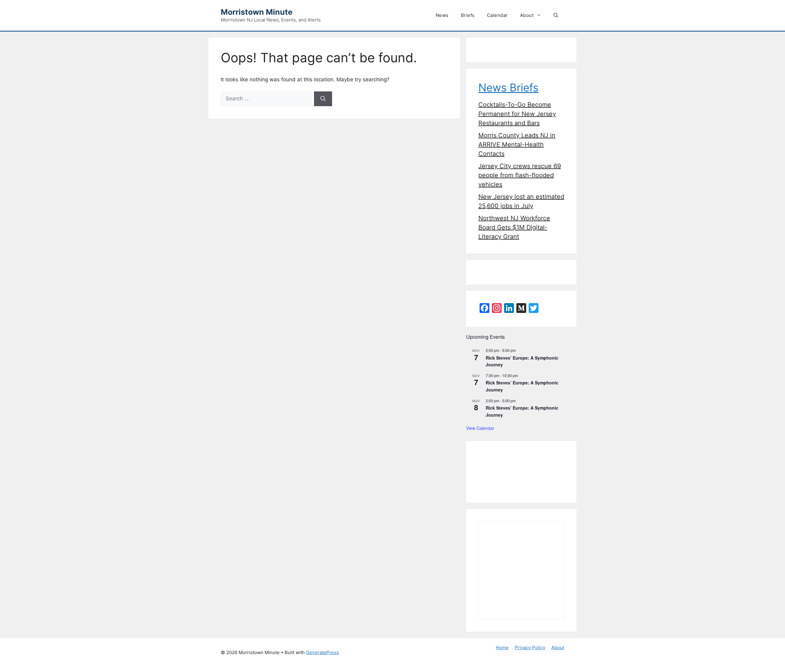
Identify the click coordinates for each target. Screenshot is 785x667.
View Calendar (480, 428)
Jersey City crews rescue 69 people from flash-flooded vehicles (519, 175)
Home (502, 647)
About (527, 15)
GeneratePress (322, 652)
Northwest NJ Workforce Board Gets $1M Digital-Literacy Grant (514, 227)
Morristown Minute (257, 12)
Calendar (497, 15)
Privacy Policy (530, 647)
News (442, 15)
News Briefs (508, 87)
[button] (555, 15)
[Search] (323, 98)
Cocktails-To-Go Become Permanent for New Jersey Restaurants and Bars (517, 114)
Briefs (468, 15)
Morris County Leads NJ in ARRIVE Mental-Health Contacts (516, 144)
